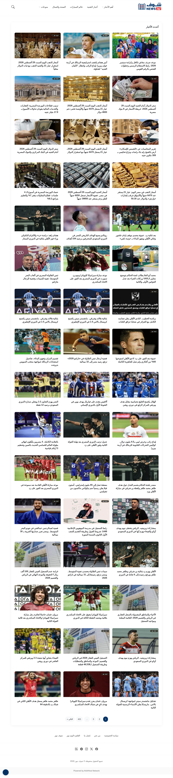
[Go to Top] (6, 772)
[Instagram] (86, 749)
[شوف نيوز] (149, 6)
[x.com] (91, 749)
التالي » (70, 719)
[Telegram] (81, 749)
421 (79, 719)
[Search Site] (13, 7)
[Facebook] (96, 749)
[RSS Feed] (76, 749)
